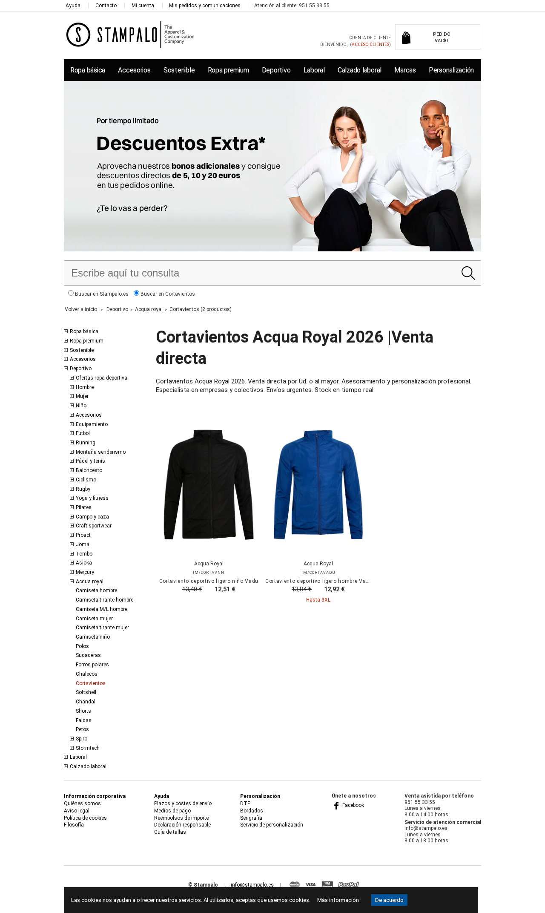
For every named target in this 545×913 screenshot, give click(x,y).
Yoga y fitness (92, 498)
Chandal (85, 702)
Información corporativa (95, 796)
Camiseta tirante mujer (102, 628)
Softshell (86, 692)
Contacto (106, 6)
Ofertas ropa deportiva (101, 378)
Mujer (82, 396)
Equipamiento (92, 424)
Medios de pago (172, 811)
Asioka (84, 563)
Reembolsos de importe (181, 818)
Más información (338, 900)
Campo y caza (92, 517)
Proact (83, 535)
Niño (81, 406)
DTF (245, 803)
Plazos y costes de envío (183, 803)
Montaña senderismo (101, 452)
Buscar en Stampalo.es (101, 294)
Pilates (84, 507)
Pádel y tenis (90, 461)
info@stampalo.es (252, 885)
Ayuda (73, 6)
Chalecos (87, 674)
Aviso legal (76, 811)
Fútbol (83, 433)
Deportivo (276, 70)
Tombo (84, 554)
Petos (82, 729)
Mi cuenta (143, 6)
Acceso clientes (370, 44)
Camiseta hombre (96, 590)
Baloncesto (89, 470)
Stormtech (88, 748)
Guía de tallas (170, 832)
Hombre (85, 387)
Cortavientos (91, 683)
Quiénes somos (82, 803)
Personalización (451, 70)
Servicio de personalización (271, 825)
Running (85, 443)
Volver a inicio (81, 309)
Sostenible (179, 70)
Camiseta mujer (94, 619)
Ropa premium (228, 70)
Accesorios (134, 70)
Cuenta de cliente (370, 37)
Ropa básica (87, 70)
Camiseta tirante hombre (104, 600)
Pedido (441, 37)
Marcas (405, 70)
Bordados (251, 811)
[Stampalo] (130, 34)
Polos (82, 646)
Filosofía (74, 825)
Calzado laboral (360, 70)
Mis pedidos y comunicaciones (205, 6)
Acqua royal (89, 582)
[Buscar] (468, 273)
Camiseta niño (93, 637)
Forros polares (92, 665)
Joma (82, 544)
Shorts (83, 711)
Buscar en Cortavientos (167, 294)
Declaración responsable (182, 825)
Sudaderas (88, 655)
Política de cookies (85, 818)
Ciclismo (86, 480)
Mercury (85, 572)
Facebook (352, 805)
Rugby (83, 489)
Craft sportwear (94, 526)
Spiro (81, 739)
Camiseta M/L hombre (101, 609)
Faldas (84, 720)
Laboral (314, 70)
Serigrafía (251, 818)
